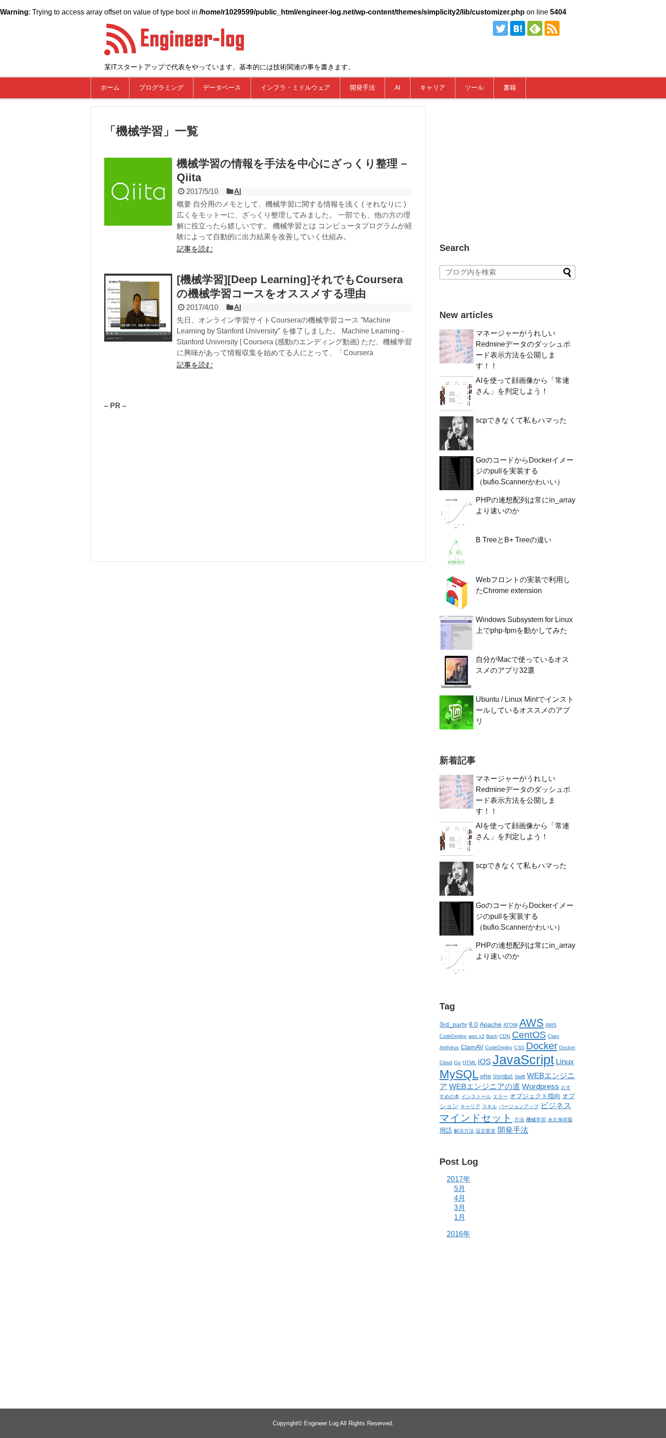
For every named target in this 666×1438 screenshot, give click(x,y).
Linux (565, 1061)
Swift (520, 1076)
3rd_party (453, 1024)
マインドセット (475, 1118)
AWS (531, 1023)
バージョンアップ (519, 1106)
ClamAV (472, 1047)
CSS (519, 1047)
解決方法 (464, 1131)
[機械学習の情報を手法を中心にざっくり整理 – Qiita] (138, 192)
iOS (484, 1061)
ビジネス (556, 1105)
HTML (469, 1062)
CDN (504, 1036)
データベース (222, 87)
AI (398, 87)
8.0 (473, 1024)
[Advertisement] (180, 473)
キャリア (432, 87)
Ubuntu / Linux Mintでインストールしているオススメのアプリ (525, 710)
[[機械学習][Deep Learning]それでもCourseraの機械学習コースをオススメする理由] (138, 308)
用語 (445, 1130)
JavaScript (523, 1059)
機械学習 (536, 1119)
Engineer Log (321, 1423)
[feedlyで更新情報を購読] (534, 28)
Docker (541, 1046)
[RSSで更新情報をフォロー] (552, 28)
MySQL (458, 1074)
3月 (459, 1207)
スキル (489, 1106)
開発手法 (362, 87)
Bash (491, 1036)
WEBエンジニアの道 (484, 1086)
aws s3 (476, 1036)
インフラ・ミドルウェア (295, 87)
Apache (491, 1024)
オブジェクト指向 (535, 1096)
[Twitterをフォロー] (500, 28)
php (485, 1076)
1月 (459, 1217)
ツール (474, 87)
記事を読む (195, 249)
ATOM (510, 1025)
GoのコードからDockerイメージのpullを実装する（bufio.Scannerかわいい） (525, 471)
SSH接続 (503, 1076)
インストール (476, 1096)
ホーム (110, 87)
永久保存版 (560, 1119)
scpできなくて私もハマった (521, 420)
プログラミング (161, 87)
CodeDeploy (498, 1047)
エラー (500, 1096)
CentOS (529, 1034)
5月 (459, 1188)
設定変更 (486, 1131)
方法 (519, 1119)
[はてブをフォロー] (517, 28)
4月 (459, 1198)
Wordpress (540, 1086)
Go (457, 1062)
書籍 (509, 87)
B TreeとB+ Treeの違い (513, 540)
